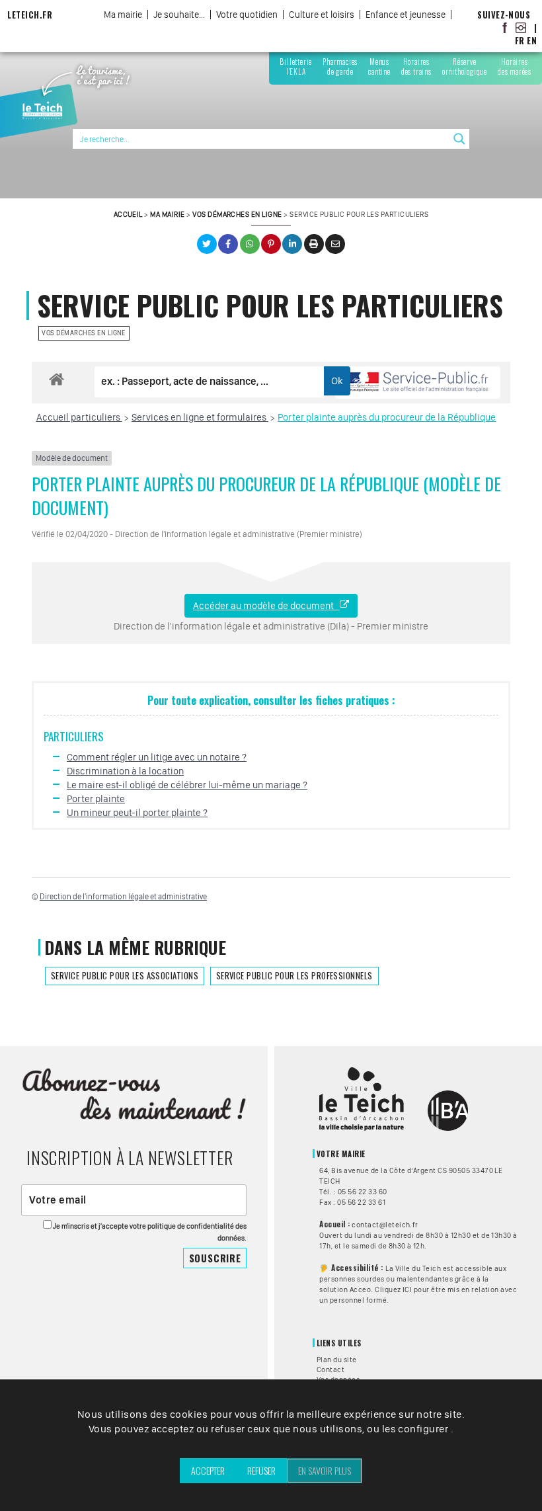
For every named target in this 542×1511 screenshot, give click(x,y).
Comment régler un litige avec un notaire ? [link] (157, 757)
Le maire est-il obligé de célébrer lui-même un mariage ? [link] (187, 785)
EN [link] (532, 40)
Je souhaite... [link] (179, 14)
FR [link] (520, 40)
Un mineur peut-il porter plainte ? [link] (137, 813)
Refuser (261, 1470)
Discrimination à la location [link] (125, 771)
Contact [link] (330, 1369)
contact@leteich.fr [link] (385, 1224)
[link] (505, 27)
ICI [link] (407, 1289)
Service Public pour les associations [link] (124, 975)
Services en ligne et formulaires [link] (200, 417)
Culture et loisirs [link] (321, 14)
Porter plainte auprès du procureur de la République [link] (387, 417)
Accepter (208, 1470)
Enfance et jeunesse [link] (405, 14)
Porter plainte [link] (96, 799)
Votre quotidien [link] (247, 14)
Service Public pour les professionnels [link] (294, 975)
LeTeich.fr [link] (29, 15)
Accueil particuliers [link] (79, 417)
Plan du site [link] (337, 1359)
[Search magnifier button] (459, 139)
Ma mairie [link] (123, 14)
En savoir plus (324, 1470)
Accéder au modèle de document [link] (266, 606)
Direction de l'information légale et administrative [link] (123, 896)
